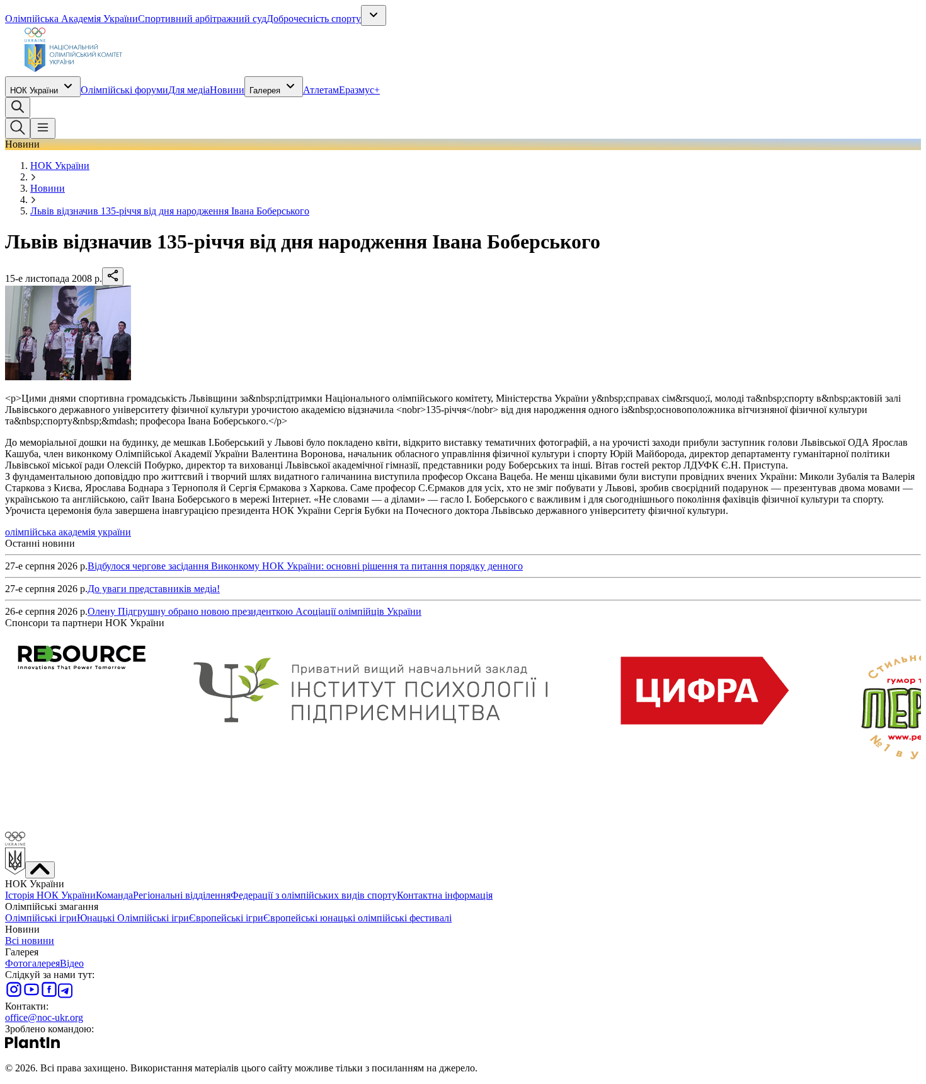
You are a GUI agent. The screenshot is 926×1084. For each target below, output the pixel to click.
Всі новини (29, 940)
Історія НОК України (50, 895)
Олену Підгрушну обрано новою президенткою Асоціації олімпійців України (254, 611)
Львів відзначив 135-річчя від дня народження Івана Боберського (169, 211)
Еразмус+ (359, 90)
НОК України (34, 90)
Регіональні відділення (182, 895)
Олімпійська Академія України (71, 18)
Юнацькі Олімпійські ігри (133, 917)
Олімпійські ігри (41, 917)
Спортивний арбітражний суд (202, 18)
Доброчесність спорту (313, 18)
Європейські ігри (226, 917)
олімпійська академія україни (68, 532)
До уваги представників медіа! (154, 588)
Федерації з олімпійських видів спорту (314, 895)
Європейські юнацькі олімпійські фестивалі (357, 917)
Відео (72, 963)
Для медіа (189, 90)
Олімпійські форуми (124, 90)
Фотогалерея (32, 963)
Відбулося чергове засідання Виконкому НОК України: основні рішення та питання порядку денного (305, 566)
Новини (227, 90)
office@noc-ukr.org (44, 1017)
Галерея (264, 90)
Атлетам (321, 90)
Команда (114, 895)
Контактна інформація (445, 895)
